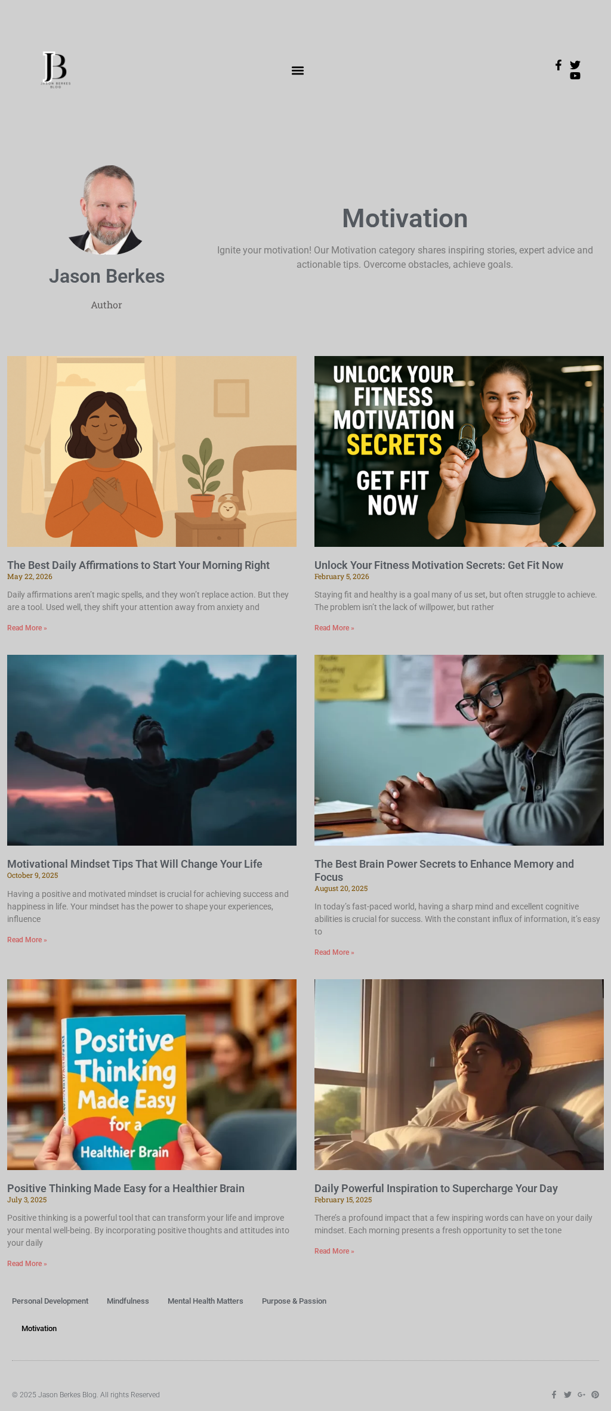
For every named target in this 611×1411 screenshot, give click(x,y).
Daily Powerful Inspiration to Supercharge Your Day (436, 1188)
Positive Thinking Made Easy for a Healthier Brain (126, 1188)
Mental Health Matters (205, 1300)
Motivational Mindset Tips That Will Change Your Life (135, 864)
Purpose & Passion (294, 1300)
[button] (298, 71)
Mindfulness (128, 1300)
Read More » (27, 628)
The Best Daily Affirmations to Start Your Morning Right (138, 565)
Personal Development (50, 1300)
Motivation (39, 1328)
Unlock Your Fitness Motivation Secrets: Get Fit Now (438, 565)
